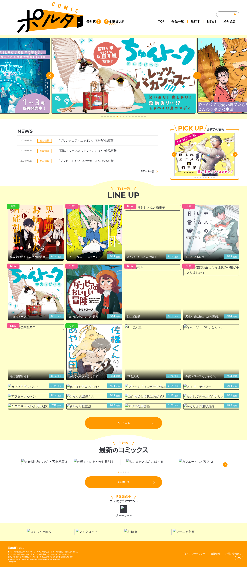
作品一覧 (178, 21)
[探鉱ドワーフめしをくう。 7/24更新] (211, 327)
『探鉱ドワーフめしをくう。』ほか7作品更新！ (88, 150)
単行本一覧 (123, 482)
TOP (161, 21)
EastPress (16, 548)
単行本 (195, 21)
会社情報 (215, 553)
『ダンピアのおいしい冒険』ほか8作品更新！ (87, 161)
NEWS (212, 21)
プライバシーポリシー (193, 553)
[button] (102, 116)
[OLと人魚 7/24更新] (153, 327)
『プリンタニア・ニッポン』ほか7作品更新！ (87, 140)
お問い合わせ (232, 553)
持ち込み (229, 21)
